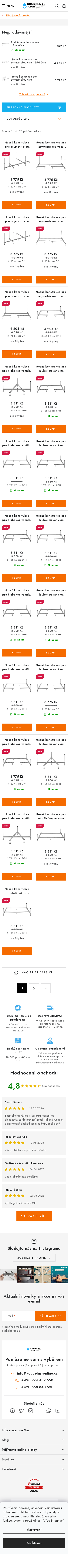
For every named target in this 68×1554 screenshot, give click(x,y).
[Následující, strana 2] (34, 988)
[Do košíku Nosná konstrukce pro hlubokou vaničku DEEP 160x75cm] (17, 802)
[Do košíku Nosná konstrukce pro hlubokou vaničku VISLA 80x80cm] (17, 876)
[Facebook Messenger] (39, 1410)
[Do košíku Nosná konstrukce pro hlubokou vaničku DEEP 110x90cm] (17, 578)
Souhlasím (34, 1543)
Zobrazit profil (31, 1258)
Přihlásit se (50, 1316)
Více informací (53, 1520)
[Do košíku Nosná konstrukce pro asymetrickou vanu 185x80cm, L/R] (17, 354)
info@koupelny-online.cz (37, 1373)
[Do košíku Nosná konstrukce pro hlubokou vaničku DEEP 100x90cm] (17, 503)
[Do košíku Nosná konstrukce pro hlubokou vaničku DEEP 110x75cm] (51, 503)
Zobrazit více (34, 1216)
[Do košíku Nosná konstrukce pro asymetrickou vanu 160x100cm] (17, 205)
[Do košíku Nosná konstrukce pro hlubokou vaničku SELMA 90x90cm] (51, 802)
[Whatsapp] (48, 1410)
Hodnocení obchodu (34, 1072)
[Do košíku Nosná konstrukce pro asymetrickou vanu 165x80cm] (51, 205)
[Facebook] (12, 1410)
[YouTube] (58, 1410)
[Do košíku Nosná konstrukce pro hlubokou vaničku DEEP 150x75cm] (51, 727)
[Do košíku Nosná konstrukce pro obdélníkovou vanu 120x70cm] (51, 877)
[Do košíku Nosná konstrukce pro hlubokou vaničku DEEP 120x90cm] (17, 653)
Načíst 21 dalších (37, 972)
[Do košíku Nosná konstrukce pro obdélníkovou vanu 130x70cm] (17, 951)
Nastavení (34, 1530)
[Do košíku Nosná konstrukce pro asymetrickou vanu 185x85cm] (51, 354)
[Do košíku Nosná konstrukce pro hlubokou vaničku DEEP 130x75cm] (51, 653)
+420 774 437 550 (37, 1380)
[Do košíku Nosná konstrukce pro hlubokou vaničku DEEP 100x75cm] (51, 429)
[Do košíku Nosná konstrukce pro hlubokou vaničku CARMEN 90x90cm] (17, 429)
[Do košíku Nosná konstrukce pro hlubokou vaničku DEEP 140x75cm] (17, 727)
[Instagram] (30, 1410)
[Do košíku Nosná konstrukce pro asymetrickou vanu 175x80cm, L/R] (51, 279)
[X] (21, 1410)
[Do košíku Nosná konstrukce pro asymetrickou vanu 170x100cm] (17, 279)
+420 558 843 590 (37, 1387)
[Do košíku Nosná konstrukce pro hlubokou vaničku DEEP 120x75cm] (51, 578)
